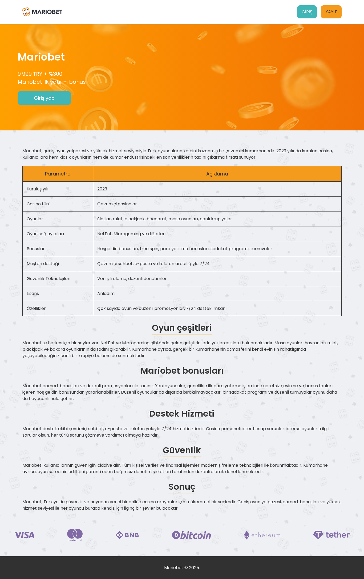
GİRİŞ (307, 12)
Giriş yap (44, 98)
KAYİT (331, 12)
